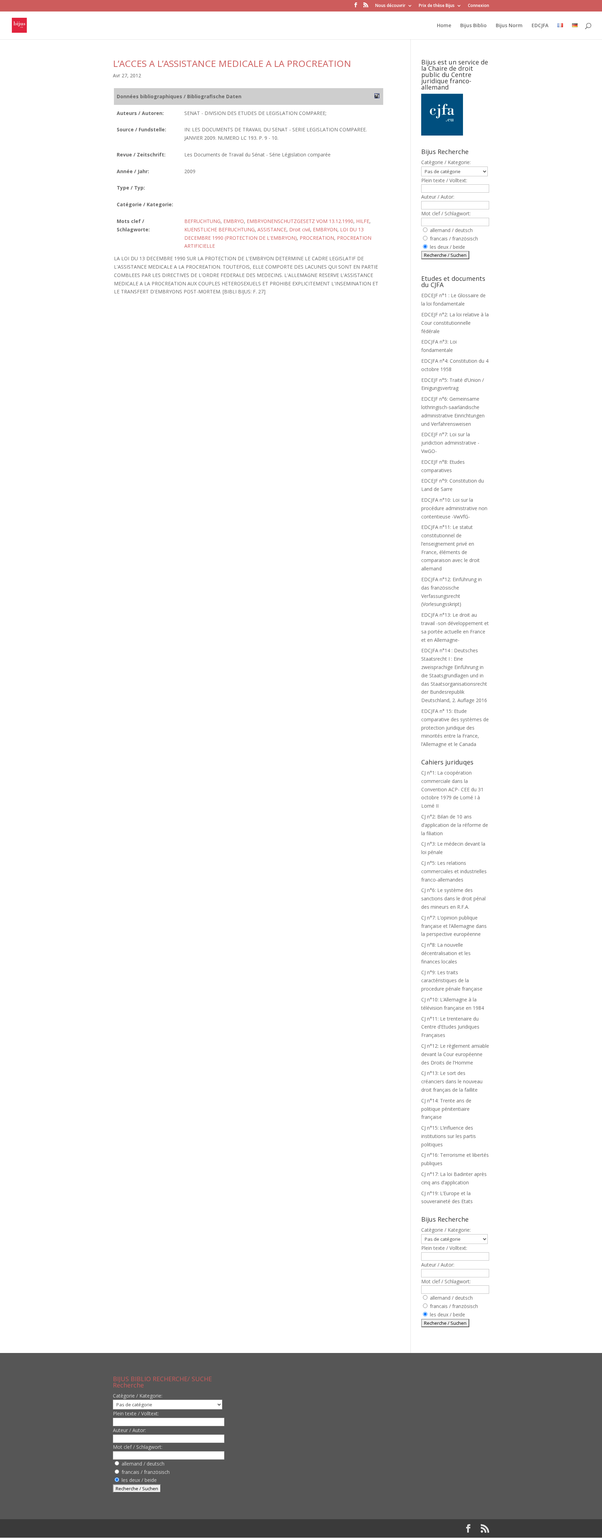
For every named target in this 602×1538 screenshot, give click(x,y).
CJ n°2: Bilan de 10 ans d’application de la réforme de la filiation (454, 825)
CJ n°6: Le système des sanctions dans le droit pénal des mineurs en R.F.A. (453, 898)
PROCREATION (317, 237)
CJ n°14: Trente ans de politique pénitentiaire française (446, 1109)
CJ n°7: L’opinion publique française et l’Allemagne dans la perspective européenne (454, 926)
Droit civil (299, 229)
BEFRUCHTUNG (202, 221)
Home (444, 26)
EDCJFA (540, 26)
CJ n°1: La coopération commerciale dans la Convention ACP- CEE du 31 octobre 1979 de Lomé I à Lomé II (452, 789)
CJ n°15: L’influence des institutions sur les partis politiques (448, 1136)
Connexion (478, 5)
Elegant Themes (157, 1528)
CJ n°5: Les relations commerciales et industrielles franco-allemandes (454, 871)
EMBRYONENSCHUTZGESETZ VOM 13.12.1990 (300, 221)
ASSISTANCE (271, 229)
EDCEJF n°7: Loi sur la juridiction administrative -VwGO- (450, 442)
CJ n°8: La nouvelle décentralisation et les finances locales (446, 953)
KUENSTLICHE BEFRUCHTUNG (219, 229)
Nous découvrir (390, 5)
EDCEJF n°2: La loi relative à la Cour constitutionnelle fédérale (455, 322)
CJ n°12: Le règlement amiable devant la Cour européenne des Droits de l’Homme (455, 1054)
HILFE (362, 221)
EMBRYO (233, 221)
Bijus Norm (509, 26)
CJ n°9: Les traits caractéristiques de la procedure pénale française (452, 980)
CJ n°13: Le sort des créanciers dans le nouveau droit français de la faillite (452, 1081)
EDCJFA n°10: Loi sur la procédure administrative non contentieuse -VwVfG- (454, 508)
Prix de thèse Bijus (437, 5)
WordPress (227, 1528)
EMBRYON (325, 229)
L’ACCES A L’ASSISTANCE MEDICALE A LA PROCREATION (232, 63)
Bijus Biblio (473, 26)
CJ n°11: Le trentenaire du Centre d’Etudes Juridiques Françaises (450, 1027)
